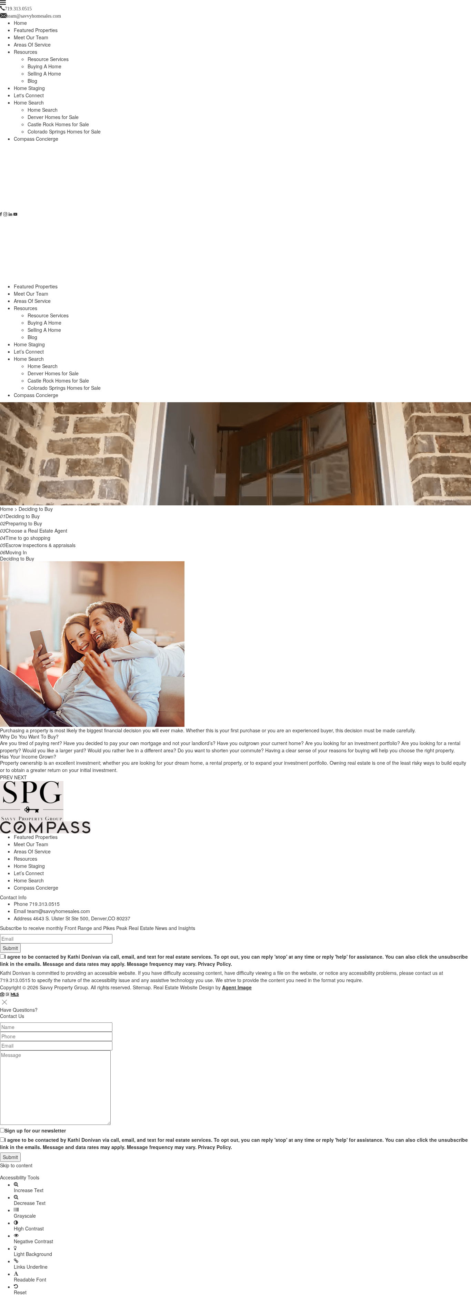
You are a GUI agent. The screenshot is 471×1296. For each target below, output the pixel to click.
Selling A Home (44, 73)
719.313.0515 (44, 903)
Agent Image (237, 987)
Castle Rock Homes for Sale (58, 124)
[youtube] (15, 214)
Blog (32, 80)
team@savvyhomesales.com (58, 911)
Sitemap (142, 987)
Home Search (29, 102)
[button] (235, 1171)
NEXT (20, 777)
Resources (25, 51)
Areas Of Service (32, 44)
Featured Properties (36, 30)
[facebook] (1, 214)
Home (20, 22)
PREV (6, 777)
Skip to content (16, 1165)
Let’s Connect (29, 351)
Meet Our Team (31, 37)
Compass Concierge (36, 138)
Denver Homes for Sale (53, 116)
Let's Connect (29, 95)
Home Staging (29, 88)
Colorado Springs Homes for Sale (64, 131)
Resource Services (48, 59)
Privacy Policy (214, 963)
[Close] (4, 1002)
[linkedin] (10, 214)
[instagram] (5, 214)
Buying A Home (44, 66)
